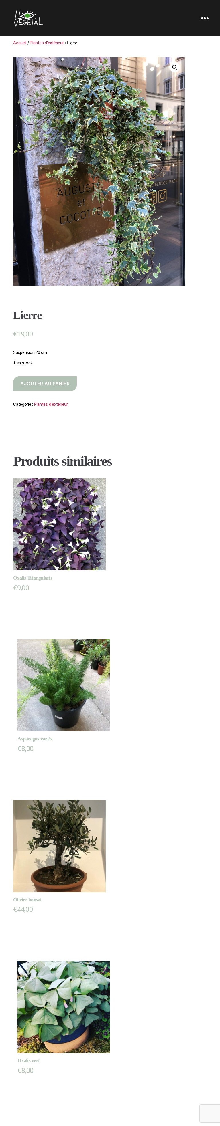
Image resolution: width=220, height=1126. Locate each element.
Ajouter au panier (45, 383)
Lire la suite (30, 923)
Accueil (19, 42)
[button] (175, 67)
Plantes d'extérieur (47, 42)
